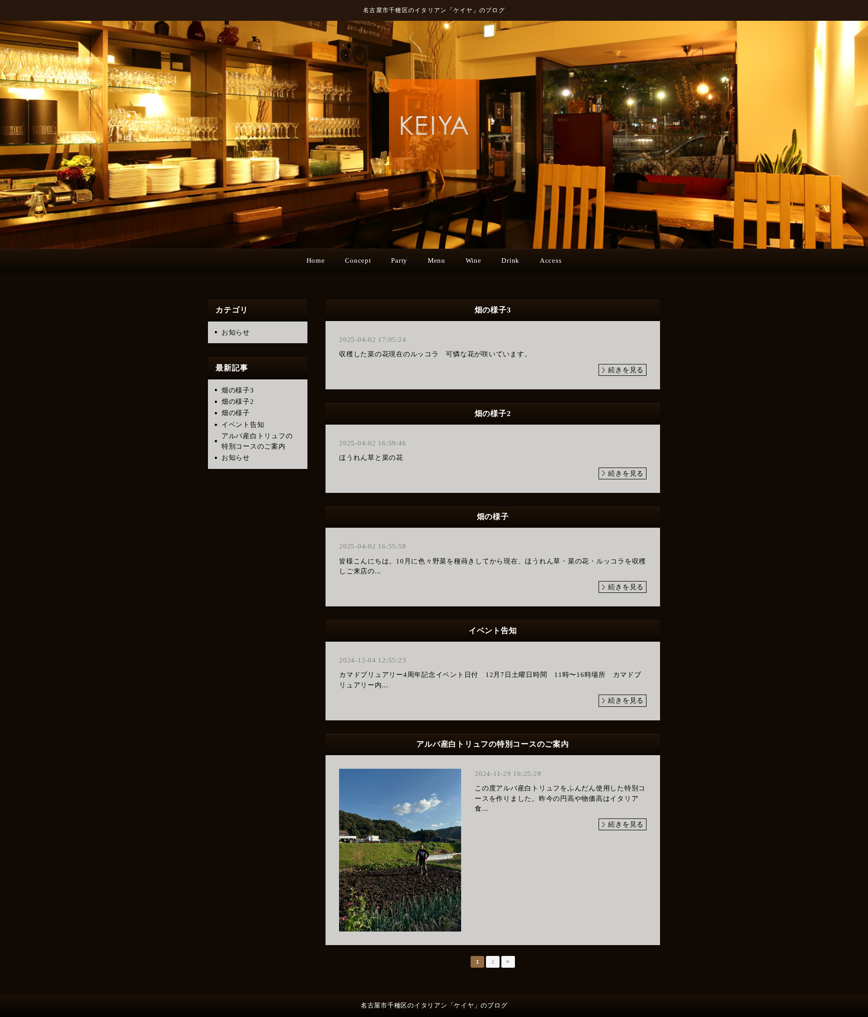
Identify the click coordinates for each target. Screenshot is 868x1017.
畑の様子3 (238, 390)
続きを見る (626, 370)
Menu (436, 260)
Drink (510, 260)
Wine (473, 260)
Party (399, 260)
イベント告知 (243, 424)
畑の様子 (236, 412)
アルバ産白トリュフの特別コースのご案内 (257, 441)
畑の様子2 (238, 401)
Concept (358, 260)
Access (551, 260)
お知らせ (236, 332)
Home (316, 260)
